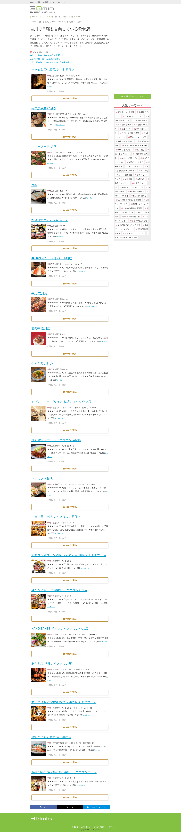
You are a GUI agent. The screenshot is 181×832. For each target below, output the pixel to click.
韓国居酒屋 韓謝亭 (43, 108)
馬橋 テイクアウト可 (138, 137)
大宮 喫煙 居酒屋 (140, 120)
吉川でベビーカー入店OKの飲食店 (45, 58)
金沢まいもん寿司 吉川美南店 (51, 737)
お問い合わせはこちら (133, 96)
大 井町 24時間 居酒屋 (130, 133)
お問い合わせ (85, 827)
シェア (44, 807)
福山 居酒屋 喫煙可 (125, 141)
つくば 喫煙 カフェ (134, 166)
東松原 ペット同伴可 (126, 112)
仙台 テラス (126, 128)
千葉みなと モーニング (134, 116)
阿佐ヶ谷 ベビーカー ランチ (132, 187)
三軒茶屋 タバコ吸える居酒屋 (129, 200)
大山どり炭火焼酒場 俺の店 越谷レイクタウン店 (63, 702)
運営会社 (75, 827)
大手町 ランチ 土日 (135, 162)
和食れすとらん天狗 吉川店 (49, 220)
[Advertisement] (132, 53)
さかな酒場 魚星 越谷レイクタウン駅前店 (59, 590)
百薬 (34, 185)
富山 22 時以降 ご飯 (139, 220)
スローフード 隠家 (43, 146)
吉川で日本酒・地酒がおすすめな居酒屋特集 (50, 62)
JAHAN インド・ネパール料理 (51, 258)
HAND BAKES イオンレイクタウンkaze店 (59, 628)
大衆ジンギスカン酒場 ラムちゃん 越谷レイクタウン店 (68, 555)
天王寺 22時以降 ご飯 (131, 216)
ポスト (71, 807)
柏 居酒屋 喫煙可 (139, 195)
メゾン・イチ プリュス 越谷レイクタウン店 (61, 401)
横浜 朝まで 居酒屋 (136, 191)
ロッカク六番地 (42, 478)
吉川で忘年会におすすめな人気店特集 (47, 55)
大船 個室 (128, 179)
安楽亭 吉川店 (40, 328)
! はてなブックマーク (97, 807)
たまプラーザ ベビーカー (134, 233)
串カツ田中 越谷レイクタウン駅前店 (56, 516)
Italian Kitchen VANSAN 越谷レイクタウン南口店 (64, 772)
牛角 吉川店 (39, 293)
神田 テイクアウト (125, 149)
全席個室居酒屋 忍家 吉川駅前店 (52, 69)
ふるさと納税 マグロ (130, 158)
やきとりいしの (42, 363)
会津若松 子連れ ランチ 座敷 (129, 225)
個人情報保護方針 (99, 827)
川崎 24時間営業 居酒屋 (132, 208)
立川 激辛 (140, 149)
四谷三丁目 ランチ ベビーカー (135, 145)
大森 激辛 (141, 179)
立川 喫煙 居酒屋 (124, 124)
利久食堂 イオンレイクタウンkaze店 (56, 440)
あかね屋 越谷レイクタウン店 (51, 663)
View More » (60, 125)
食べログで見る (70, 98)
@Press (111, 827)
